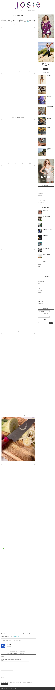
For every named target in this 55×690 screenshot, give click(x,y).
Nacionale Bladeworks (16, 636)
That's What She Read (41, 295)
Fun (5, 640)
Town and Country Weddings (42, 200)
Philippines (19, 640)
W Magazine (39, 204)
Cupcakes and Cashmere (41, 285)
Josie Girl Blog (27, 5)
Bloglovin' (39, 264)
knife (17, 640)
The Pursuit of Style (40, 303)
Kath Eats (39, 288)
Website (2, 677)
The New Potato (40, 198)
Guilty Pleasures (8, 640)
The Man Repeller (40, 301)
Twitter (39, 273)
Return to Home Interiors (41, 294)
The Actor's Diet (40, 297)
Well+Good (39, 305)
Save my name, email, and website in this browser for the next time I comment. (17, 682)
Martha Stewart (40, 195)
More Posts (9, 646)
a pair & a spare (40, 279)
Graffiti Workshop (22, 653)
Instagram (39, 268)
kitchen (15, 640)
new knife (27, 21)
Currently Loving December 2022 (12, 653)
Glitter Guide (40, 189)
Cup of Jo (39, 283)
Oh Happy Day (40, 290)
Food (4, 640)
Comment (3, 660)
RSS (38, 271)
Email (2, 673)
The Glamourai (40, 299)
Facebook (39, 266)
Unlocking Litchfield (41, 202)
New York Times (40, 197)
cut (13, 640)
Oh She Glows (40, 292)
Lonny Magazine (40, 193)
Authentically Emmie (41, 281)
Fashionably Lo (40, 286)
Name (2, 669)
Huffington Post (40, 191)
